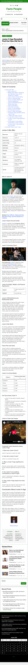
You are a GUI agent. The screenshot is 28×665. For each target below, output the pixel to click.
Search (3, 581)
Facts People (14, 8)
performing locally (11, 264)
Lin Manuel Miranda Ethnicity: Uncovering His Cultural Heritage (17, 558)
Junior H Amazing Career (14, 98)
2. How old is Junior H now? (15, 117)
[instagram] (12, 5)
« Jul (13, 656)
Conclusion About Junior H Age (13, 127)
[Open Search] (24, 18)
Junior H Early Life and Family (15, 97)
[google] (15, 5)
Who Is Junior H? (12, 91)
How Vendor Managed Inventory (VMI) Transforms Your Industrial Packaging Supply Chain (12, 1)
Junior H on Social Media (14, 108)
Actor (4, 36)
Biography (9, 36)
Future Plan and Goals (13, 107)
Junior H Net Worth (12, 105)
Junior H (4, 223)
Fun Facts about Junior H (14, 109)
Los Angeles (12, 197)
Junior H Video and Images (14, 111)
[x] (14, 5)
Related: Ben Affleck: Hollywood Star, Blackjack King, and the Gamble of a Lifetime (16, 94)
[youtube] (17, 5)
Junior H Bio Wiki (9, 89)
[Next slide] (26, 1)
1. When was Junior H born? (15, 115)
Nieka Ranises (6, 44)
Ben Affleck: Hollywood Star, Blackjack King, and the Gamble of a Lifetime (13, 216)
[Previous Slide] (24, 1)
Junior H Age (5, 60)
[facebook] (10, 5)
